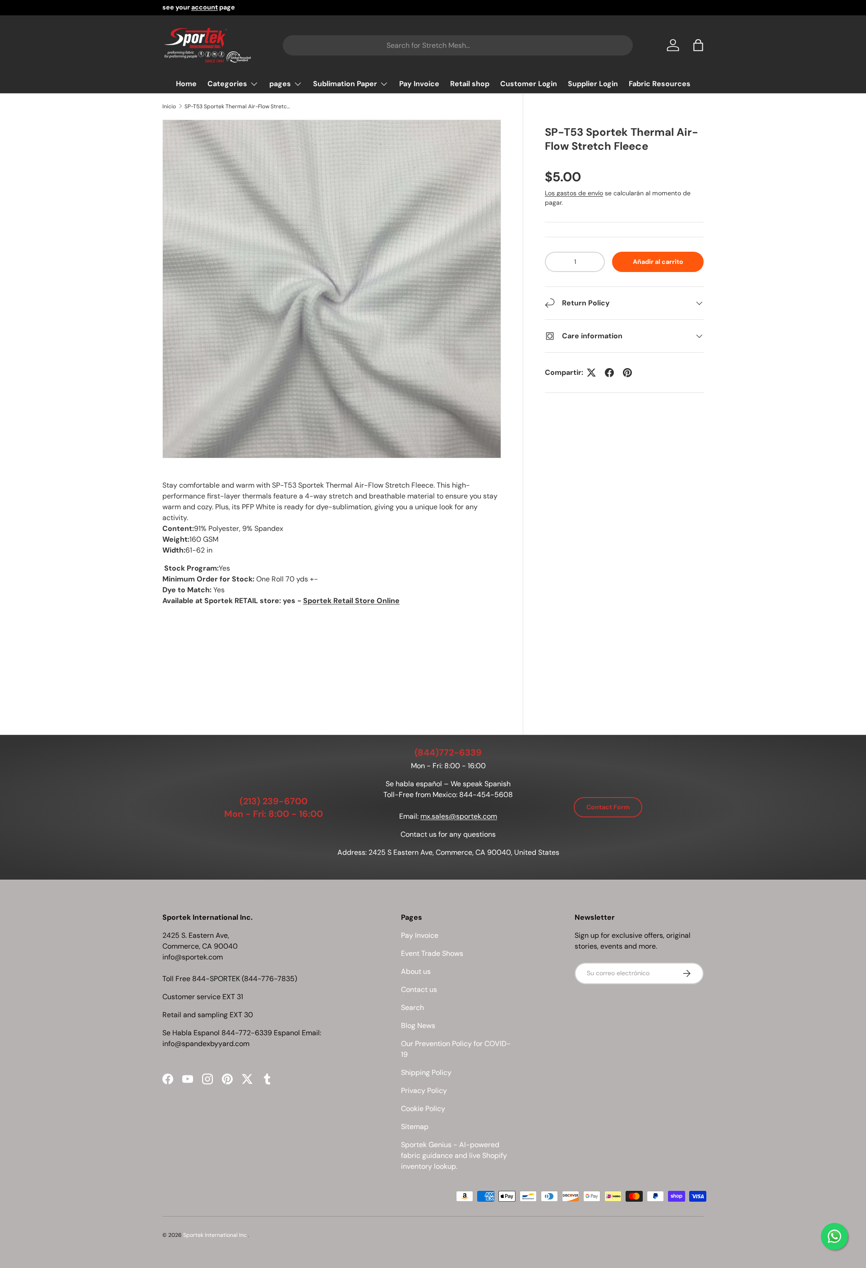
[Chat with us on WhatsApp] (834, 1236)
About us (416, 971)
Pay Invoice (419, 83)
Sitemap (414, 1126)
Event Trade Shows (432, 953)
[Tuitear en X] (591, 373)
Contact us (419, 989)
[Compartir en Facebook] (609, 373)
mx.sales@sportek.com (458, 816)
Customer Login (528, 83)
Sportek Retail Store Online (351, 600)
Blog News (418, 1025)
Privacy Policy (424, 1090)
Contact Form (608, 807)
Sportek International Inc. (215, 1235)
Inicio (169, 106)
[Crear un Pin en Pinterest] (627, 373)
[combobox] (457, 45)
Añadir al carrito (658, 262)
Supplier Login (593, 83)
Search (412, 1007)
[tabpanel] (331, 587)
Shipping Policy (426, 1072)
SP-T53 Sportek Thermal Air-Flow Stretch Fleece (238, 106)
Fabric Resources (660, 83)
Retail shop (469, 83)
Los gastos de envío (574, 193)
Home (186, 83)
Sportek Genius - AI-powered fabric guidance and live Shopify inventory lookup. (454, 1155)
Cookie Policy (423, 1108)
